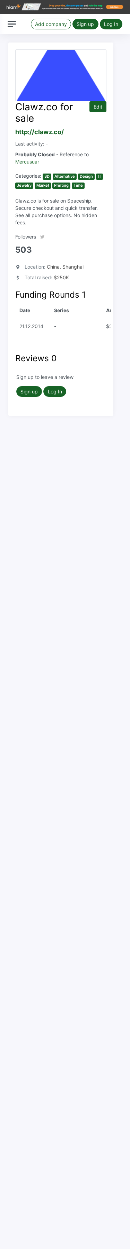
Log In (111, 24)
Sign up (85, 24)
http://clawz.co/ (39, 132)
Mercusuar (27, 162)
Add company (51, 24)
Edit (98, 107)
